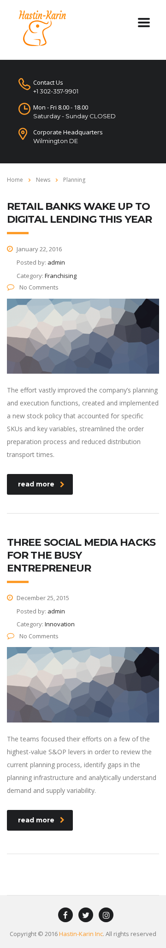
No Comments (38, 287)
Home (15, 180)
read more (36, 484)
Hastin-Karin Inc (81, 934)
